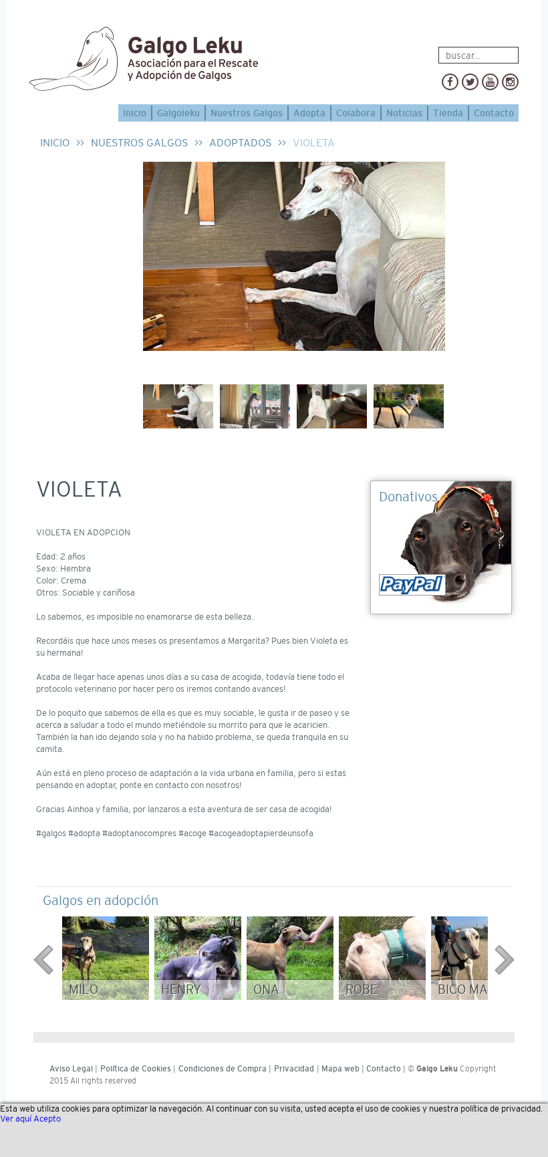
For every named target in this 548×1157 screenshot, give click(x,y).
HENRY (181, 990)
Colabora (356, 113)
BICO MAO (467, 990)
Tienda (448, 113)
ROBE (362, 990)
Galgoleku (178, 113)
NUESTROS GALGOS (139, 142)
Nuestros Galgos (247, 113)
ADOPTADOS (240, 142)
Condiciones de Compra (222, 1068)
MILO (83, 990)
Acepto (47, 1119)
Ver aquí (15, 1119)
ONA (266, 990)
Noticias (404, 113)
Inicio (134, 113)
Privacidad (294, 1068)
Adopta (309, 113)
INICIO (55, 142)
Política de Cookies (135, 1068)
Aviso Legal (71, 1068)
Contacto (494, 113)
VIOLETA (314, 142)
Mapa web (340, 1068)
